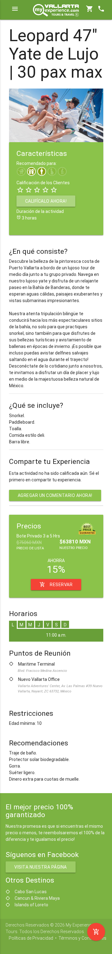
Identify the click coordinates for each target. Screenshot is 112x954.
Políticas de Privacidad (31, 938)
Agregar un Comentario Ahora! (55, 495)
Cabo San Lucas (31, 891)
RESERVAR (56, 584)
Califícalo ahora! (46, 201)
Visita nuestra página (40, 867)
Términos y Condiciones (82, 938)
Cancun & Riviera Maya (37, 898)
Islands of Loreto (31, 904)
